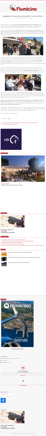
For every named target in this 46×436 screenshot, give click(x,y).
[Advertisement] (23, 199)
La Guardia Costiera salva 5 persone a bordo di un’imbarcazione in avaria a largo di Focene (20, 122)
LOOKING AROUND (23, 385)
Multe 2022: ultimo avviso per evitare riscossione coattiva (12, 244)
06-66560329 (4, 360)
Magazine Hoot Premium (24, 433)
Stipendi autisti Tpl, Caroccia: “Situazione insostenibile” (11, 242)
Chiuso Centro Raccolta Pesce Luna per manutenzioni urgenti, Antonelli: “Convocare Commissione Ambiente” (22, 245)
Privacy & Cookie (13, 433)
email (3, 231)
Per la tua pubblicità (23, 371)
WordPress (33, 433)
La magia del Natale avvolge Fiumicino (10, 124)
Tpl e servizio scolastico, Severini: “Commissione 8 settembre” (13, 239)
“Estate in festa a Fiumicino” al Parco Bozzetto (12, 185)
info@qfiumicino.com (6, 362)
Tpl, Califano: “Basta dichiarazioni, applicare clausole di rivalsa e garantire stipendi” (17, 241)
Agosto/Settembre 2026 (17, 348)
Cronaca (30, 18)
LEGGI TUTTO (23, 375)
